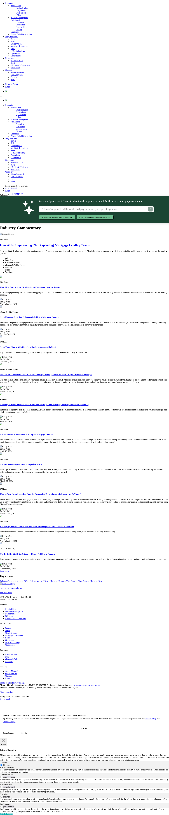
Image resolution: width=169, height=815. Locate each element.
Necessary (7, 765)
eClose (19, 15)
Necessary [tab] (4, 762)
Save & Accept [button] (6, 814)
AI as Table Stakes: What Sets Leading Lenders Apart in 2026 (28, 347)
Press (13, 79)
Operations (15, 53)
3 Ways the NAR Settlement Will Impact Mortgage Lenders (26, 434)
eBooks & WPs (11, 659)
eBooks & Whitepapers (20, 65)
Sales (13, 48)
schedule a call (11, 188)
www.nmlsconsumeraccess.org (87, 685)
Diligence (15, 32)
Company (9, 70)
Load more (4, 571)
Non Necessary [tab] (6, 774)
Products (9, 3)
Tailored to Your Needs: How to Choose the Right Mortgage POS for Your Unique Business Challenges (46, 375)
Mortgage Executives (19, 46)
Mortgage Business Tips (60, 581)
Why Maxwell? (11, 37)
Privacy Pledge (9, 722)
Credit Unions (16, 44)
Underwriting (21, 27)
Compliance (16, 56)
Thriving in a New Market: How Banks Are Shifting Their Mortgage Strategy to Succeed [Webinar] (44, 404)
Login (7, 86)
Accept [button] (84, 729)
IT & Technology (18, 51)
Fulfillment (15, 20)
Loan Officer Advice (27, 581)
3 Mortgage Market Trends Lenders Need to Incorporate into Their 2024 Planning (37, 526)
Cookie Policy (150, 718)
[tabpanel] (84, 771)
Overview (20, 22)
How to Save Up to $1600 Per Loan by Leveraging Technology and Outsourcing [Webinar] (40, 494)
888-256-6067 (6, 592)
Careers (14, 77)
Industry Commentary (9, 581)
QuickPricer (21, 13)
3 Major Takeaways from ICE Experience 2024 (21, 464)
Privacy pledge (18, 683)
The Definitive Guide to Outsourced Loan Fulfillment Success (27, 554)
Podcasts (9, 661)
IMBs (13, 41)
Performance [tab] (5, 804)
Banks (13, 39)
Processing (20, 25)
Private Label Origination (21, 34)
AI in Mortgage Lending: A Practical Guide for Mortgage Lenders (29, 317)
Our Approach (17, 75)
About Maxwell (17, 72)
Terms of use (5, 683)
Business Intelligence (19, 17)
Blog (13, 63)
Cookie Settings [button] (8, 733)
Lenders (17, 194)
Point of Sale (16, 6)
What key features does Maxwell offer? (95, 217)
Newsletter (15, 68)
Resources (9, 58)
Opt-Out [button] (24, 733)
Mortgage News (96, 581)
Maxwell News (43, 581)
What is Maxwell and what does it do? (57, 217)
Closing (19, 29)
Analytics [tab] (4, 794)
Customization (22, 8)
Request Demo (11, 84)
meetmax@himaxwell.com (11, 588)
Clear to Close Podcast (80, 581)
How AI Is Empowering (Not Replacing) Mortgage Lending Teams (45, 245)
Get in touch (5, 699)
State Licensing (6, 692)
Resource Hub (17, 60)
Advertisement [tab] (6, 784)
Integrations (21, 10)
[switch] (1, 777)
